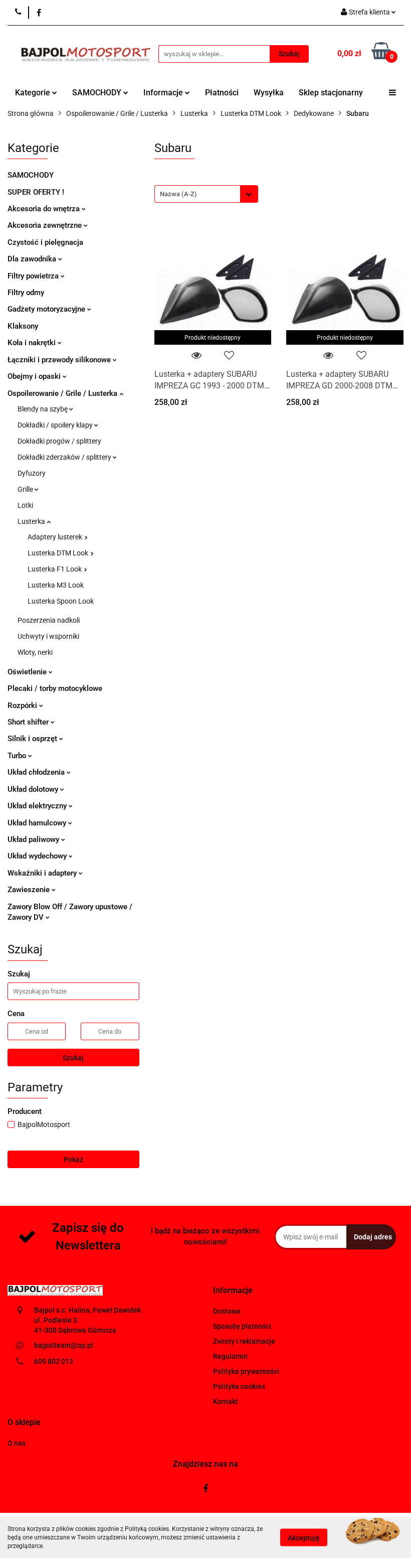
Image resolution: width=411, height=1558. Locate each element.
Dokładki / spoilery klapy (56, 425)
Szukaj (73, 1058)
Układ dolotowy (34, 789)
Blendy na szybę (43, 409)
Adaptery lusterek (56, 537)
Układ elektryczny (38, 805)
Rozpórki (23, 705)
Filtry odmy (26, 292)
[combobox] (206, 194)
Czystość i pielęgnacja (45, 242)
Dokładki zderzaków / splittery (65, 457)
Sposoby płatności (242, 1326)
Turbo (18, 755)
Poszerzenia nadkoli (49, 620)
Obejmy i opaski (35, 376)
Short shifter (29, 722)
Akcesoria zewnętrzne (46, 225)
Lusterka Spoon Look (61, 601)
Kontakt (225, 1401)
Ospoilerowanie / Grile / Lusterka (63, 393)
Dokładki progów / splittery (59, 441)
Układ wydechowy (38, 856)
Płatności (222, 92)
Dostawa (227, 1311)
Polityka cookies (239, 1386)
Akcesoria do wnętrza (45, 208)
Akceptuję (304, 1538)
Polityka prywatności (246, 1371)
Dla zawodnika (33, 258)
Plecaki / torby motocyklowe (55, 688)
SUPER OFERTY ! (36, 192)
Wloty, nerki (35, 652)
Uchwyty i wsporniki (48, 636)
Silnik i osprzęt (33, 738)
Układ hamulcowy (38, 822)
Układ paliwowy (34, 839)
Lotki (25, 505)
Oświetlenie (28, 671)
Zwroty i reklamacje (244, 1341)
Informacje (164, 92)
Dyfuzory (32, 473)
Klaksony (23, 326)
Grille (26, 489)
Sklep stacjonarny (331, 92)
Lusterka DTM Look (59, 553)
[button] (233, 1291)
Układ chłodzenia (37, 772)
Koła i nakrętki (33, 342)
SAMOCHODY (97, 92)
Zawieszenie (30, 889)
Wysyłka (269, 92)
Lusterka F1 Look (55, 569)
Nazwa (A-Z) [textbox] (178, 194)
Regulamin (230, 1356)
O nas (17, 1443)
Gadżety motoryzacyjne (47, 309)
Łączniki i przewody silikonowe (60, 359)
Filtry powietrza (34, 275)
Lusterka (32, 521)
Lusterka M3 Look (56, 585)
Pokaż (73, 1160)
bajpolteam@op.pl (63, 1345)
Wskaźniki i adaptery (43, 873)
